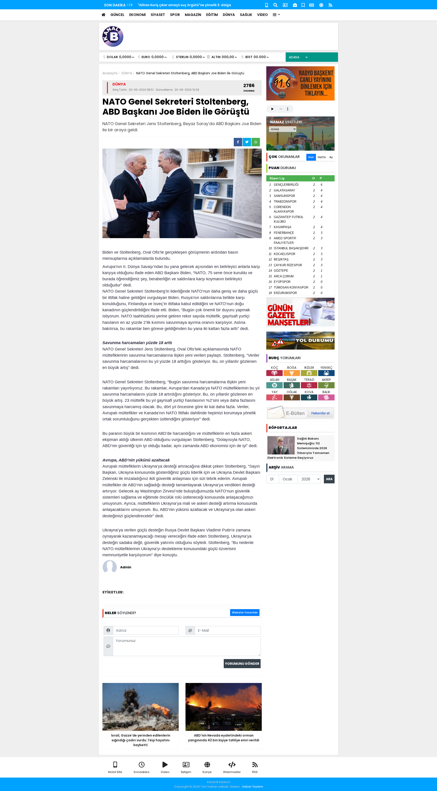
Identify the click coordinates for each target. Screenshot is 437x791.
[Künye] (321, 4)
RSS (255, 772)
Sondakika (141, 772)
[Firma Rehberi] (295, 4)
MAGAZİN (193, 14)
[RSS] (330, 4)
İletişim (186, 772)
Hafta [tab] (322, 157)
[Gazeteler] (311, 4)
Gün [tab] (311, 157)
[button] (276, 15)
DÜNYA (229, 14)
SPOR (175, 14)
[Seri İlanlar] (303, 4)
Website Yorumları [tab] (245, 612)
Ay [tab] (331, 157)
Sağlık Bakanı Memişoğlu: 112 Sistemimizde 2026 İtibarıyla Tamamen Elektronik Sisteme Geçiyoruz (298, 448)
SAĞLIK (246, 14)
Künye (207, 772)
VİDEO (262, 14)
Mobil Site (115, 772)
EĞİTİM (212, 14)
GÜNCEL (117, 14)
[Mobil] (266, 4)
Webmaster (232, 772)
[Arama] (275, 4)
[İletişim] (285, 4)
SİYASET (158, 14)
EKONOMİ (137, 14)
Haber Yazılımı (252, 786)
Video (165, 772)
